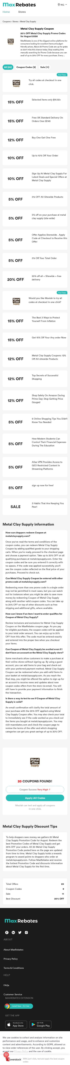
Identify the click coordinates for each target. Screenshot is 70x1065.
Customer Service (13, 994)
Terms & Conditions (14, 967)
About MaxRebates (13, 949)
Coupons (7, 21)
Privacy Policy (11, 958)
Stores (15, 21)
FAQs (6, 985)
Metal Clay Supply (28, 21)
